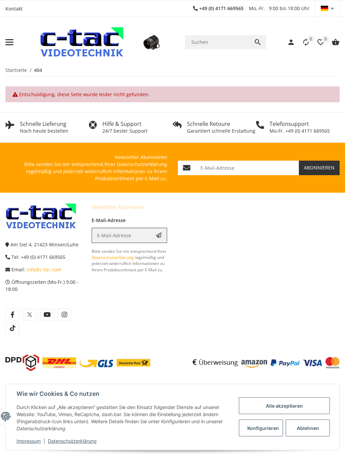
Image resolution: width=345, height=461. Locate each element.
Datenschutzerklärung (72, 441)
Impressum (29, 441)
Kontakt (14, 8)
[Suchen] (257, 42)
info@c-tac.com (44, 269)
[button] (327, 8)
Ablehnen (308, 428)
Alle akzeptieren (284, 406)
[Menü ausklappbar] (9, 42)
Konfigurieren (263, 428)
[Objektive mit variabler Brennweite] (151, 42)
